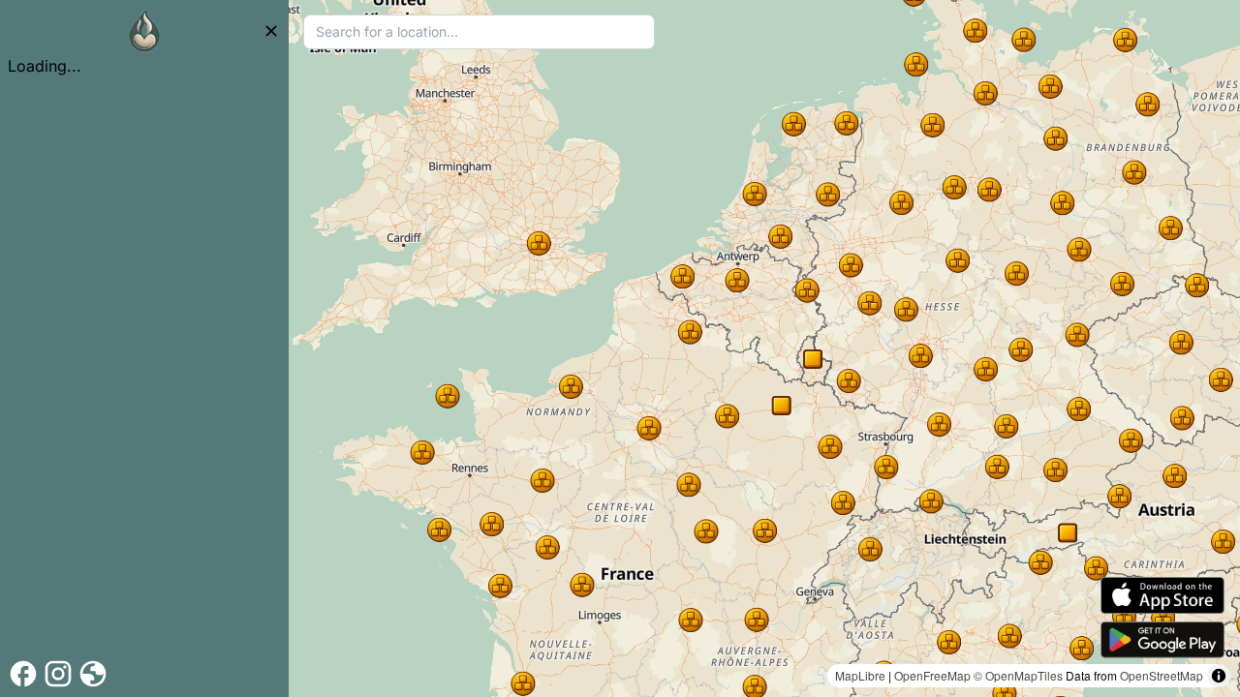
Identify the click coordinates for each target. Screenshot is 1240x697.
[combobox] (479, 31)
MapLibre (860, 675)
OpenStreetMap (1161, 675)
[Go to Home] (144, 31)
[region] (764, 348)
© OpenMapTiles (1018, 675)
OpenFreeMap (932, 675)
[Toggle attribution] (1218, 675)
